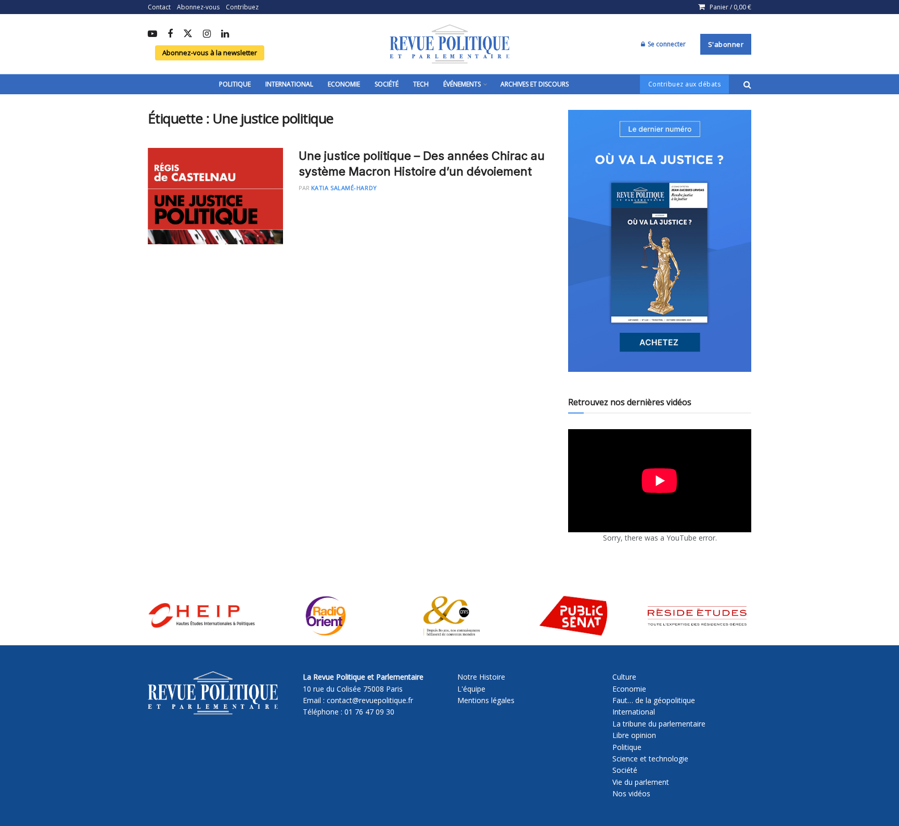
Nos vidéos (631, 793)
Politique (235, 84)
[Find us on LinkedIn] (225, 34)
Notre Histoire (481, 677)
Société (387, 84)
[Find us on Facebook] (170, 34)
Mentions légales (486, 700)
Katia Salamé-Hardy (344, 188)
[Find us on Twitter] (187, 34)
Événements (462, 84)
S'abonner (726, 44)
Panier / (730, 7)
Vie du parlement (640, 782)
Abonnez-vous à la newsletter (209, 52)
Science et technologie (650, 759)
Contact (159, 7)
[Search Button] (747, 84)
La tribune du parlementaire (658, 724)
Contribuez (242, 7)
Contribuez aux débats (684, 84)
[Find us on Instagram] (207, 34)
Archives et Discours (534, 84)
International (289, 84)
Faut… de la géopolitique (653, 700)
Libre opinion (634, 735)
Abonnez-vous (198, 7)
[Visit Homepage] (449, 44)
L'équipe (471, 689)
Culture (624, 677)
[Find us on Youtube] (152, 34)
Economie (344, 84)
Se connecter (666, 44)
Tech (421, 84)
